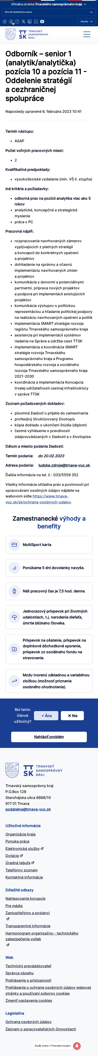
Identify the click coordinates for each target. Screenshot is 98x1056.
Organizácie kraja (20, 834)
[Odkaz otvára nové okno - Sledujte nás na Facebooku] (4, 21)
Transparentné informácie (27, 926)
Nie (74, 715)
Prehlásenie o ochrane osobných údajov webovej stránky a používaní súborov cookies (48, 990)
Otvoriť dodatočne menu (18, 12)
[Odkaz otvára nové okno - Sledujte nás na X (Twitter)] (23, 21)
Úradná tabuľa (17, 862)
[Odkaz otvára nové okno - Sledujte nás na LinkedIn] (29, 21)
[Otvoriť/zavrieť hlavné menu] (86, 34)
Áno (48, 715)
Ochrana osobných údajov (28, 1021)
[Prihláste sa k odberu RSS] (36, 21)
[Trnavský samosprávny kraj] (26, 34)
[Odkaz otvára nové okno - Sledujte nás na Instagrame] (17, 21)
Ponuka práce (17, 841)
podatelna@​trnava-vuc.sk (28, 809)
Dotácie (12, 855)
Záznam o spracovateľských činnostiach (40, 1029)
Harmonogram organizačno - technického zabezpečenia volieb (41, 936)
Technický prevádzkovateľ (28, 966)
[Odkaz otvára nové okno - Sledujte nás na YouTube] (42, 21)
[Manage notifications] (76, 1046)
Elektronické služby (22, 848)
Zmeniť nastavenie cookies (28, 1000)
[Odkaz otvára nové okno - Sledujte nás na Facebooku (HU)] (11, 21)
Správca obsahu (19, 973)
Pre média (14, 905)
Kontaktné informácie (24, 877)
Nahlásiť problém (49, 736)
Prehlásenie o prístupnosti (28, 980)
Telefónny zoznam (21, 870)
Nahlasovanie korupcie (25, 898)
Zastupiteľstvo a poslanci (27, 913)
